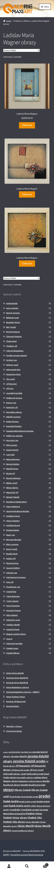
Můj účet (9, 866)
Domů (8, 21)
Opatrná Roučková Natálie (17, 511)
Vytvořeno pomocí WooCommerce (27, 854)
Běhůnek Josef (12, 317)
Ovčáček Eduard (13, 525)
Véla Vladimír (12, 615)
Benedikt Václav (13, 322)
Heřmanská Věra (13, 369)
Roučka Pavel (11, 554)
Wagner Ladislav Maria (16, 634)
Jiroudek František (14, 393)
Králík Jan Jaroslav (14, 436)
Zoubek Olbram (13, 653)
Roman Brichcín (43, 806)
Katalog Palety (12, 706)
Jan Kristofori (14, 752)
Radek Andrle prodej (27, 801)
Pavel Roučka (15, 796)
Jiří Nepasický (22, 765)
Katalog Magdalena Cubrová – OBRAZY (22, 692)
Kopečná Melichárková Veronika (20, 431)
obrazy (8, 789)
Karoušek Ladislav (14, 412)
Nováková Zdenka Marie (16, 502)
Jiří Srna (9, 388)
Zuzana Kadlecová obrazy (22, 830)
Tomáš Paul (11, 591)
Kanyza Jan (11, 402)
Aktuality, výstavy (14, 726)
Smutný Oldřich (13, 568)
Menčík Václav (12, 468)
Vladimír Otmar (34, 813)
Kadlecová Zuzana (14, 398)
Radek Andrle (11, 801)
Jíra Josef (10, 379)
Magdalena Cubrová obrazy (30, 781)
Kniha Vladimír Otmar (15, 696)
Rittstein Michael (13, 539)
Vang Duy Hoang (13, 610)
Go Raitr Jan (11, 360)
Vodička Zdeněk (13, 624)
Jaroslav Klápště (19, 756)
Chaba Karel (11, 341)
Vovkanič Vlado (12, 629)
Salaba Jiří (11, 558)
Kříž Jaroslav (11, 445)
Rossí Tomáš (11, 549)
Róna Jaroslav (12, 544)
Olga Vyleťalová (13, 506)
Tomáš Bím (14, 809)
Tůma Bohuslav (13, 596)
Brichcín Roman (13, 331)
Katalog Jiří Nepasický (16, 701)
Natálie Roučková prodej (33, 784)
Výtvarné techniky (14, 731)
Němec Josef (11, 483)
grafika (5, 752)
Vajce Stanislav (13, 605)
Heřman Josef (12, 365)
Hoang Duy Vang (13, 374)
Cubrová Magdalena (14, 350)
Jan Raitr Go (26, 752)
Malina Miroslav (13, 459)
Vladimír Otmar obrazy (15, 817)
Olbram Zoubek (22, 790)
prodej (44, 796)
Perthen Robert (12, 530)
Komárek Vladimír (14, 426)
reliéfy (33, 806)
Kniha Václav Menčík (15, 673)
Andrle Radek (11, 303)
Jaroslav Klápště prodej (29, 761)
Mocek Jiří (10, 473)
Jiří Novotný (11, 384)
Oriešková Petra (13, 516)
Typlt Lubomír (12, 601)
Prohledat (27, 866)
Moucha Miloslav (13, 478)
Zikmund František (14, 643)
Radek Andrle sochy (19, 805)
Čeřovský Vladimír (14, 336)
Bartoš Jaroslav (13, 313)
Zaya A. (9, 639)
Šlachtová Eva (12, 563)
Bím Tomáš (11, 327)
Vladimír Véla (35, 817)
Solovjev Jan (11, 572)
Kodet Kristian (12, 421)
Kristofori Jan (12, 440)
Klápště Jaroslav (13, 417)
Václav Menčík (26, 826)
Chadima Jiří (11, 346)
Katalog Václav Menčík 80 (17, 678)
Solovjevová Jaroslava (16, 577)
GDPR (6, 854)
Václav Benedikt (32, 822)
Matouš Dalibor (12, 464)
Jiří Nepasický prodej (20, 770)
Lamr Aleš (10, 454)
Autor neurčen (12, 308)
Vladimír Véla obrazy (14, 821)
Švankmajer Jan (13, 587)
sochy (6, 809)
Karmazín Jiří (12, 407)
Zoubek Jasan (12, 648)
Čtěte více (27, 125)
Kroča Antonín (12, 450)
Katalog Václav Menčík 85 (17, 682)
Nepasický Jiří (12, 492)
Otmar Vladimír (13, 521)
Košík (41, 864)
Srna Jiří (9, 582)
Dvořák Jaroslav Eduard (16, 355)
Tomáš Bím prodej (30, 809)
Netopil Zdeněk (12, 497)
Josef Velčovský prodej (32, 773)
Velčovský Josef (13, 620)
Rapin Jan (10, 535)
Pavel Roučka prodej (29, 796)
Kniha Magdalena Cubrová (17, 687)
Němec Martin (12, 487)
